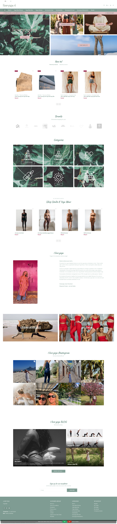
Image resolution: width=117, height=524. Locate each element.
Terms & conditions (54, 505)
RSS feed (52, 516)
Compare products (98, 511)
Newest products (53, 64)
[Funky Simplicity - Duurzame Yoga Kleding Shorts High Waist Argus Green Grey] (47, 82)
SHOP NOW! (24, 37)
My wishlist (96, 509)
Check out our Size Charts (55, 514)
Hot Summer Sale (49, 10)
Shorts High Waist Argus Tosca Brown (91, 96)
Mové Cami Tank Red (87, 233)
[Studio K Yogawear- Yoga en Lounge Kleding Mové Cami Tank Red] (93, 220)
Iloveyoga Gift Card (69, 10)
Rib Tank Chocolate (41, 233)
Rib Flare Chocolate (64, 233)
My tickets (96, 507)
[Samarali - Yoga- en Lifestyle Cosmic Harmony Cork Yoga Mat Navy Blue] (24, 82)
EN (5, 1)
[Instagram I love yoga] (6, 508)
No (69, 521)
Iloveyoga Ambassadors (82, 10)
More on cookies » (75, 521)
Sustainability (59, 10)
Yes (64, 521)
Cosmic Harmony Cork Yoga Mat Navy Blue (23, 96)
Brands (92, 10)
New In (9, 10)
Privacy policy (53, 509)
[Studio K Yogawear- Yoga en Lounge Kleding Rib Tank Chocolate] (47, 220)
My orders (96, 505)
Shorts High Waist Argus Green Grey (45, 96)
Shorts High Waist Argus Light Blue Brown (69, 96)
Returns (51, 511)
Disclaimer (52, 507)
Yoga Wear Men (29, 10)
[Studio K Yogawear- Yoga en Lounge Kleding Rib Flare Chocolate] (70, 220)
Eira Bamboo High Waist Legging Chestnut (23, 233)
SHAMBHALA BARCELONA (67, 24)
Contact (51, 512)
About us (52, 503)
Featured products (63, 64)
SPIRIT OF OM (101, 24)
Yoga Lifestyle (39, 10)
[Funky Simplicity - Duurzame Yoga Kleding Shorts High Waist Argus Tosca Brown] (93, 82)
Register (96, 503)
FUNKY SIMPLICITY (84, 45)
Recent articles (58, 471)
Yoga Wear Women (18, 10)
